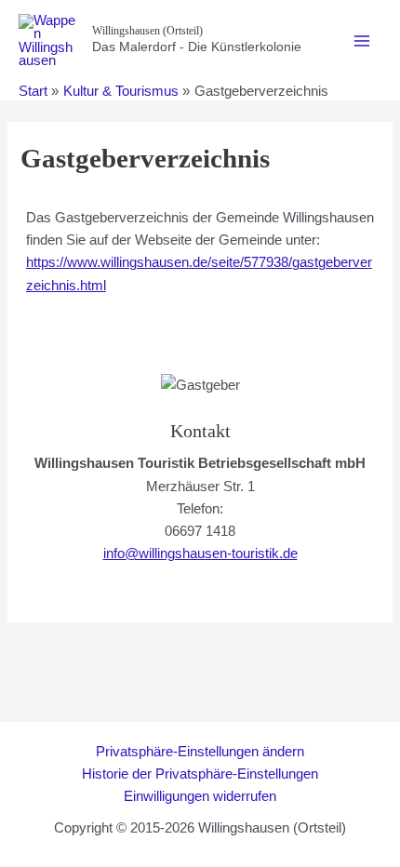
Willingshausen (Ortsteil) (147, 30)
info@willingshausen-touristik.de (200, 553)
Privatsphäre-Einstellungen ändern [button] (200, 751)
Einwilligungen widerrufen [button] (200, 796)
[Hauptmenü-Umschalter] (361, 40)
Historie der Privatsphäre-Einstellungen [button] (200, 774)
